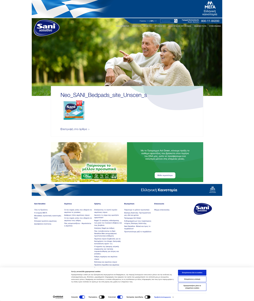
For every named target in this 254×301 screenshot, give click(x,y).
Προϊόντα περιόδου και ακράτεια (106, 265)
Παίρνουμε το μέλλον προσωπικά (136, 210)
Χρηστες (148, 26)
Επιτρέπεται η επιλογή (192, 279)
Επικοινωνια (215, 26)
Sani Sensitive (123, 26)
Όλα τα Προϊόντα (41, 210)
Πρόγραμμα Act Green (132, 218)
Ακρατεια (136, 26)
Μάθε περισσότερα (165, 175)
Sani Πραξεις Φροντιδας (180, 26)
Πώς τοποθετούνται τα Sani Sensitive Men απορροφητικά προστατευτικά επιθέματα (105, 233)
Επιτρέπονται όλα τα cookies (192, 272)
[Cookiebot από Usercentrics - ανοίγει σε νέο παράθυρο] (58, 297)
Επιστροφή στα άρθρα (74, 129)
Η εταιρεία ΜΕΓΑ (40, 213)
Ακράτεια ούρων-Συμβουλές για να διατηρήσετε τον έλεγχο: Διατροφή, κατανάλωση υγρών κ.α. (107, 241)
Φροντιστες (160, 26)
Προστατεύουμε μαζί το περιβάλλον (137, 232)
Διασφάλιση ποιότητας (42, 224)
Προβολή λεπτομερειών (162, 297)
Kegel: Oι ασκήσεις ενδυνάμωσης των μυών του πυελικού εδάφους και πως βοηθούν (108, 222)
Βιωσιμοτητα (200, 26)
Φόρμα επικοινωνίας (162, 210)
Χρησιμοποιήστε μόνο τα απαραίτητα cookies (192, 287)
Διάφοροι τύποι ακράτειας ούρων (76, 215)
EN (148, 21)
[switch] (102, 297)
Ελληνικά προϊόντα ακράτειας (45, 221)
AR (155, 21)
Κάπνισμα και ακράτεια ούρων (105, 262)
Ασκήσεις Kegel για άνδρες (104, 228)
